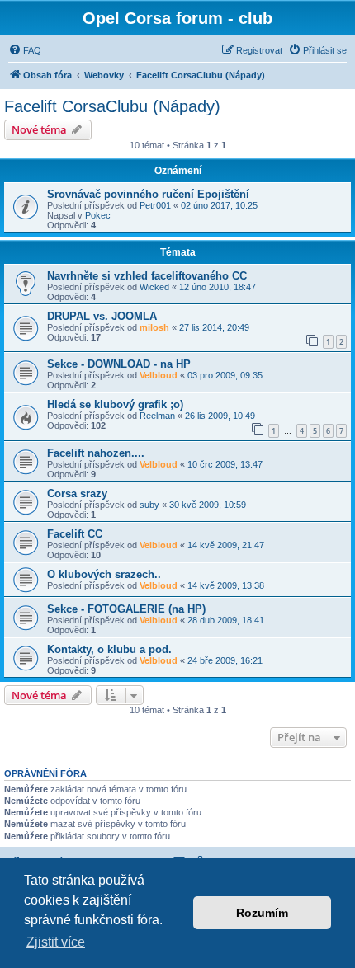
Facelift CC (74, 534)
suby (149, 505)
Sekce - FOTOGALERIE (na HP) (126, 609)
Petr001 (155, 205)
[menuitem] (24, 50)
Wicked (154, 287)
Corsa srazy (77, 493)
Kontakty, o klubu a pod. (109, 649)
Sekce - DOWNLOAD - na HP (119, 364)
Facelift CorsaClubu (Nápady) (112, 106)
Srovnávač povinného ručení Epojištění (148, 194)
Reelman (157, 416)
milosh (154, 327)
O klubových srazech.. (104, 574)
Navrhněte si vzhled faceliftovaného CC (147, 276)
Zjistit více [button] (55, 942)
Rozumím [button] (262, 912)
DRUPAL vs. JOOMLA (102, 316)
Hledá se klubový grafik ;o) (115, 404)
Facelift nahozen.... (95, 453)
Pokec (98, 215)
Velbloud (159, 375)
